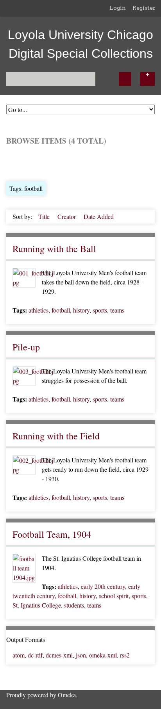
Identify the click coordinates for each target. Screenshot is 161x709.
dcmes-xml (59, 655)
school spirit (114, 596)
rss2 (125, 655)
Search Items (100, 162)
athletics (38, 310)
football (61, 310)
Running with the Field (56, 436)
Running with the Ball (54, 248)
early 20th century (103, 586)
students (74, 605)
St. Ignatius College (37, 605)
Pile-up (26, 347)
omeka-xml (103, 655)
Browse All (20, 162)
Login (117, 8)
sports (100, 310)
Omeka (67, 695)
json (81, 655)
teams (117, 310)
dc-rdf (35, 655)
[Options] (147, 79)
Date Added (99, 216)
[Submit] (125, 79)
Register (144, 8)
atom (19, 655)
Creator (67, 216)
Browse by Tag (59, 162)
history (81, 310)
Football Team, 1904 (52, 534)
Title (44, 216)
